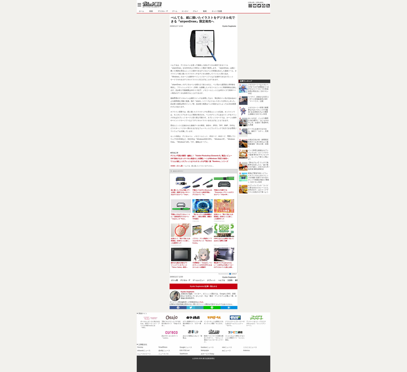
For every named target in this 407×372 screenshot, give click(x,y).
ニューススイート (144, 354)
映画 (151, 11)
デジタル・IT (163, 11)
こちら (201, 302)
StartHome (184, 354)
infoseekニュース (143, 350)
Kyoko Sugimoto (229, 26)
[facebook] (178, 307)
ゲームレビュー (199, 280)
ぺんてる (221, 280)
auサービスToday (207, 354)
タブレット (211, 280)
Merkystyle (205, 350)
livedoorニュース (207, 347)
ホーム (141, 11)
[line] (212, 307)
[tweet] (191, 307)
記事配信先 (143, 344)
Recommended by (224, 273)
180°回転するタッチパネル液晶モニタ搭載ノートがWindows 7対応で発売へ (199, 158)
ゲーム (174, 11)
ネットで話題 (217, 11)
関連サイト (143, 313)
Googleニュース (186, 347)
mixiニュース (227, 347)
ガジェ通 (174, 280)
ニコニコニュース (250, 347)
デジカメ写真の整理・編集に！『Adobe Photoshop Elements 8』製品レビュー (201, 156)
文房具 (230, 280)
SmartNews (162, 347)
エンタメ (185, 11)
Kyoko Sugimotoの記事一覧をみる (203, 286)
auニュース (226, 350)
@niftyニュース (164, 350)
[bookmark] (228, 307)
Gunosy (140, 347)
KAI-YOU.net (184, 350)
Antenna (246, 350)
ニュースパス (163, 354)
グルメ (195, 11)
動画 (205, 11)
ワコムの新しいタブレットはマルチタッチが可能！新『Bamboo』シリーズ (199, 161)
